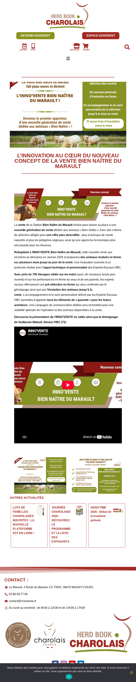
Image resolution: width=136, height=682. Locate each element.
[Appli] (33, 46)
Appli (33, 50)
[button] (68, 58)
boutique (74, 50)
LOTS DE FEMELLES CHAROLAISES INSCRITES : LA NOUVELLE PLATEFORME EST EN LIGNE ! (23, 520)
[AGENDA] (24, 46)
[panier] (85, 46)
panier (86, 50)
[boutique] (76, 46)
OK (69, 676)
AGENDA (23, 50)
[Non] (131, 672)
